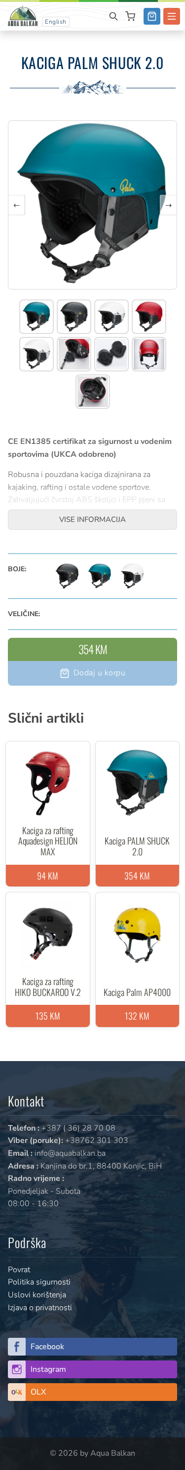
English (56, 22)
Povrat (19, 1269)
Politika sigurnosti (39, 1282)
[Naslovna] (22, 15)
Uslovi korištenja (37, 1294)
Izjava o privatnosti (40, 1307)
